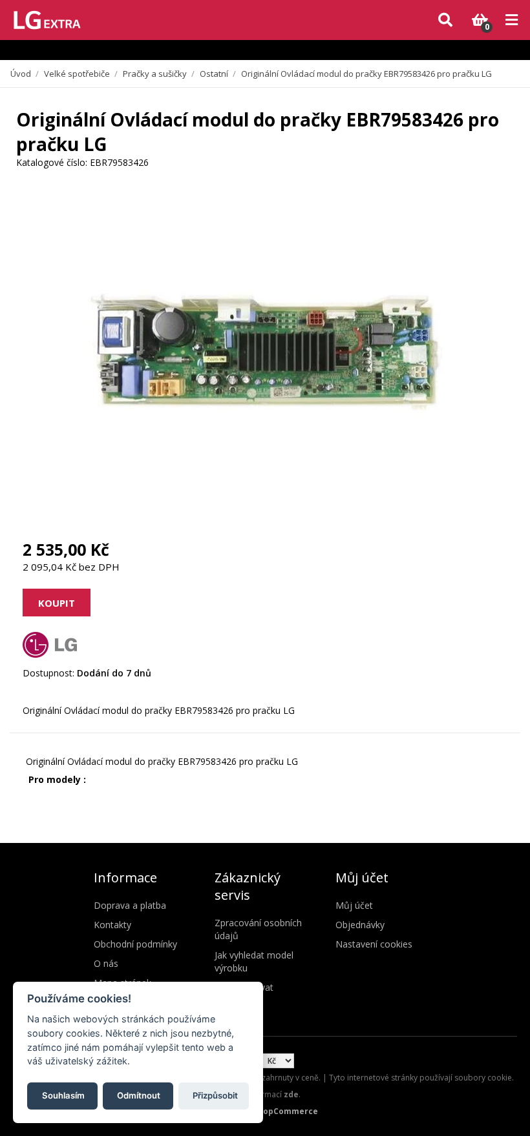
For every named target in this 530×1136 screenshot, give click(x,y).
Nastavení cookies (373, 944)
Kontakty (112, 924)
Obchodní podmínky (135, 944)
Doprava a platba (130, 905)
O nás (106, 963)
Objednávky (360, 924)
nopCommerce (288, 1111)
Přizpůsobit (215, 1095)
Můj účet (354, 905)
